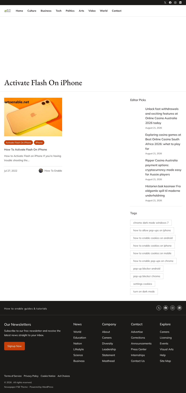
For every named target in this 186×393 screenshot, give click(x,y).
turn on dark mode (144, 291)
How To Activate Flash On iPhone (25, 149)
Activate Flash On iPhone (18, 142)
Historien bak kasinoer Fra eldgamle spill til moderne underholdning (163, 190)
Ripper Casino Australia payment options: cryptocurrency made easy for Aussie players (163, 167)
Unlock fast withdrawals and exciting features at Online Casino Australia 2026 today (162, 116)
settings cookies (142, 283)
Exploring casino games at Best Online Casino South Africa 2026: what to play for (163, 141)
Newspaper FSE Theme (16, 387)
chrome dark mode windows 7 (151, 222)
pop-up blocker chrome (146, 276)
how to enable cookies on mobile (152, 253)
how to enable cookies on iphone (152, 245)
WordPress (47, 387)
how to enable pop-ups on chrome (153, 261)
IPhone (39, 142)
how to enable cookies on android (153, 238)
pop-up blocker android (146, 268)
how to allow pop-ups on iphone (152, 230)
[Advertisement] (93, 46)
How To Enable (53, 170)
